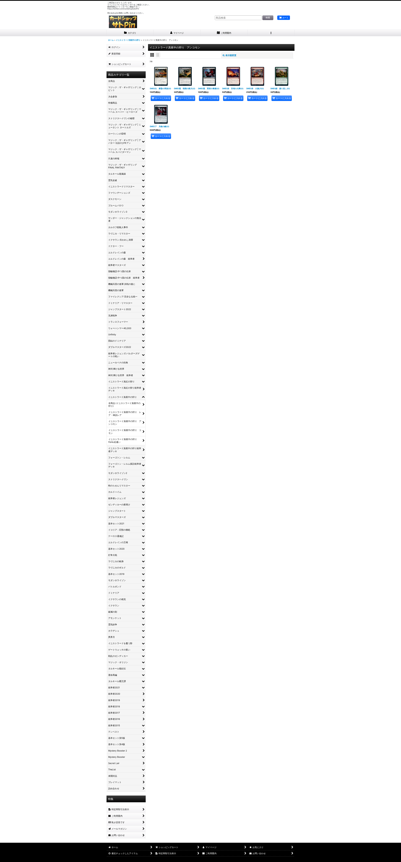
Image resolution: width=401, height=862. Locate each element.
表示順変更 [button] (230, 55)
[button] (270, 33)
